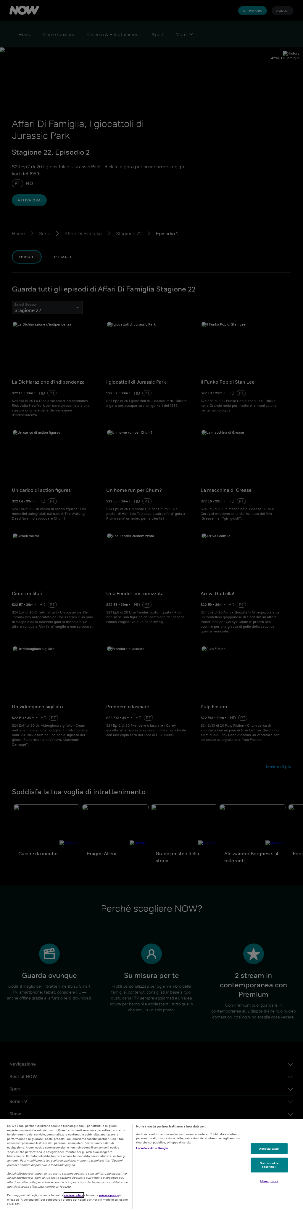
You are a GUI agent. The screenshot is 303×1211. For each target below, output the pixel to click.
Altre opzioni (269, 1181)
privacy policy (109, 1195)
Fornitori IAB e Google (152, 1148)
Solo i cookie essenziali (269, 1165)
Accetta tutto (269, 1148)
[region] (151, 1165)
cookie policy (73, 1195)
